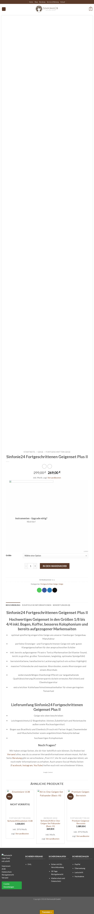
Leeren (86, 551)
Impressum (6, 866)
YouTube (38, 765)
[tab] (13, 605)
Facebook (16, 765)
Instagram (27, 765)
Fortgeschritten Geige (58, 452)
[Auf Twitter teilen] (49, 590)
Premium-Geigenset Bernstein (81, 822)
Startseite (29, 452)
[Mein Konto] (84, 9)
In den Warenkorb (55, 566)
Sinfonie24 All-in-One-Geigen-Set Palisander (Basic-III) (50, 823)
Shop (36, 2)
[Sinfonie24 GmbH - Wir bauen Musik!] (47, 9)
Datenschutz (7, 872)
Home (31, 2)
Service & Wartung (53, 2)
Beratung (42, 2)
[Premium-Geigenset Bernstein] (81, 803)
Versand (11, 754)
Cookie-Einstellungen (9, 885)
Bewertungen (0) (61, 605)
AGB (4, 869)
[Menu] (4, 9)
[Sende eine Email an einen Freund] (54, 590)
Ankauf (62, 2)
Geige (40, 452)
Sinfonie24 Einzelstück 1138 (20, 821)
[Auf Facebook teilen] (44, 590)
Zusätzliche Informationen (36, 605)
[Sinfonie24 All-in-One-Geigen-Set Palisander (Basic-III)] (50, 803)
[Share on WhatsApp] (39, 590)
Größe (8, 555)
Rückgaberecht (8, 875)
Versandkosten (54, 477)
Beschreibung (13, 605)
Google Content (48, 772)
